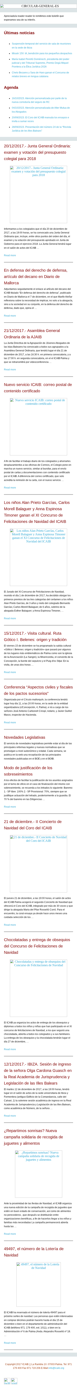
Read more (10, 255)
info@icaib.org (56, 1368)
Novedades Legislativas (24, 737)
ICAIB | (26, 1364)
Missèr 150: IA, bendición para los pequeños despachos (42, 53)
